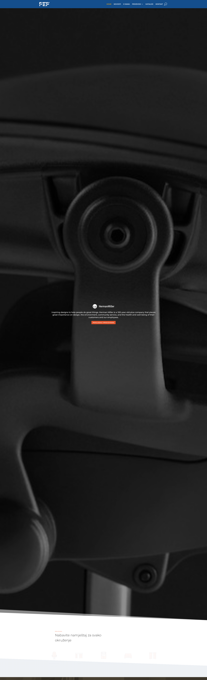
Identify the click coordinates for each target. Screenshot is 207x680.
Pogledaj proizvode (103, 322)
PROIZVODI (136, 4)
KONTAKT (159, 4)
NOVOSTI (117, 4)
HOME (109, 4)
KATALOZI (149, 4)
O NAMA (126, 4)
